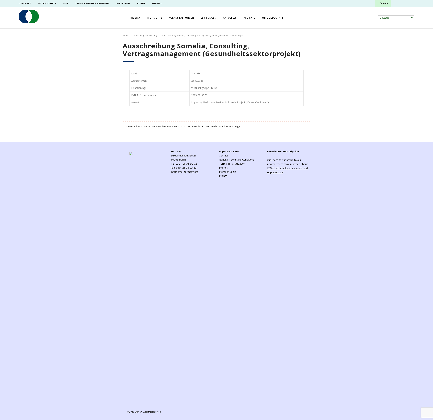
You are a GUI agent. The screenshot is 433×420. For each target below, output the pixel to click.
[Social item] (396, 3)
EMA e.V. (139, 411)
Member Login (227, 171)
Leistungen (208, 17)
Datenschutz (47, 3)
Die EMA (135, 17)
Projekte (249, 17)
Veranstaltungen (181, 17)
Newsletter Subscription (283, 151)
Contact (223, 155)
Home (126, 35)
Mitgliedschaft (272, 17)
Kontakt (25, 3)
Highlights (155, 17)
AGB (65, 3)
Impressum (123, 3)
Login (141, 3)
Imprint (223, 167)
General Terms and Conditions (236, 159)
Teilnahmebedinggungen (92, 3)
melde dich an (201, 126)
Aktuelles (230, 17)
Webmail (157, 3)
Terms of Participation (232, 163)
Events (223, 175)
